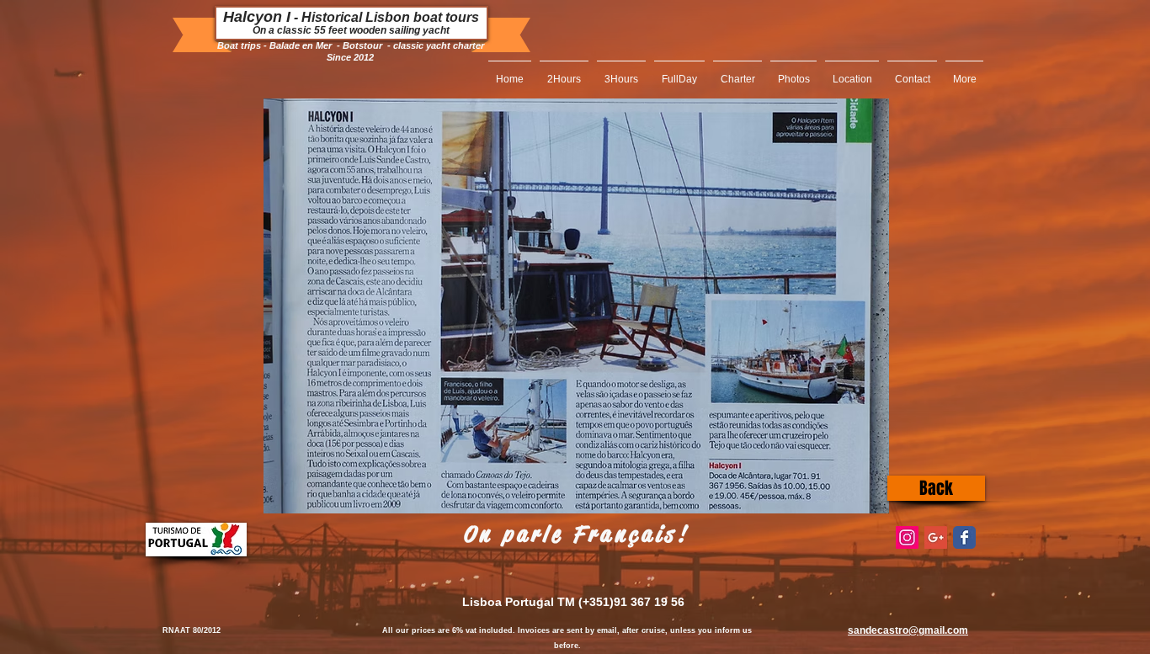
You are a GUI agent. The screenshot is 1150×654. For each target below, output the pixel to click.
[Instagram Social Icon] (907, 537)
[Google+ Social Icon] (935, 537)
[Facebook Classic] (964, 537)
